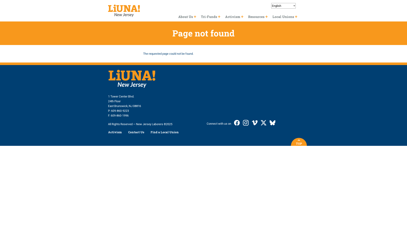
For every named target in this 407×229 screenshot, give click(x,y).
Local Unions (283, 17)
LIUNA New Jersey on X (263, 123)
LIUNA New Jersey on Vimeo (255, 123)
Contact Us (136, 132)
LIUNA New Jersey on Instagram (246, 123)
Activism (115, 132)
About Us (185, 17)
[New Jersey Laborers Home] (124, 10)
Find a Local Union (165, 132)
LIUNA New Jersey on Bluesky (272, 123)
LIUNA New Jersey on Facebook (237, 123)
